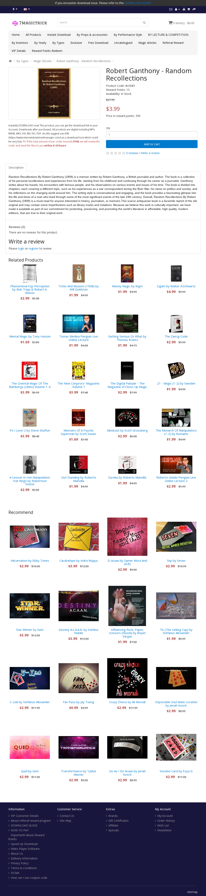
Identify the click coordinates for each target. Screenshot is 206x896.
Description (16, 167)
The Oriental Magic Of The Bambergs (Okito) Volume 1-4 (29, 385)
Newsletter (164, 830)
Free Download (98, 43)
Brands (113, 816)
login (21, 248)
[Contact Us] (170, 9)
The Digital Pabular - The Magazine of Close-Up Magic (127, 385)
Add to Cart (152, 144)
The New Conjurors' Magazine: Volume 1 (79, 385)
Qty (108, 128)
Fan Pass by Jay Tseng (78, 702)
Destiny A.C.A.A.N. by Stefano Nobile (78, 631)
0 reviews (132, 153)
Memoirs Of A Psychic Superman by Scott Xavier (78, 432)
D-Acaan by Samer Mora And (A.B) (127, 562)
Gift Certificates (118, 820)
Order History (166, 820)
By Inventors (20, 43)
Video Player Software (25, 849)
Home (16, 35)
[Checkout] (194, 9)
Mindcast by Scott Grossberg (127, 430)
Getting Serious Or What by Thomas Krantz (127, 338)
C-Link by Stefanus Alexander (30, 702)
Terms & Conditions (24, 868)
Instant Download (59, 35)
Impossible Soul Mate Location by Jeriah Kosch (176, 703)
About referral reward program (31, 820)
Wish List (163, 825)
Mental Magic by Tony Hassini (29, 336)
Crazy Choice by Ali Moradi (127, 702)
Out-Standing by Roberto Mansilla (78, 479)
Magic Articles (147, 43)
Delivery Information (24, 858)
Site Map (65, 820)
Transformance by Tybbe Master (78, 772)
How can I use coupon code (29, 878)
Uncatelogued (123, 43)
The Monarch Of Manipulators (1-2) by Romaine (176, 432)
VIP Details (19, 51)
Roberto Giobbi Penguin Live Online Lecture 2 (176, 479)
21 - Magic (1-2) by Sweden (176, 383)
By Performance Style (128, 35)
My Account (165, 816)
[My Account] (177, 9)
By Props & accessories (92, 35)
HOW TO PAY (20, 830)
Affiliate (113, 825)
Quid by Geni (30, 771)
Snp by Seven (176, 560)
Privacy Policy (20, 863)
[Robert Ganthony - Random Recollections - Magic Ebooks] (54, 93)
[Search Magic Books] (144, 22)
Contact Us (67, 816)
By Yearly (40, 43)
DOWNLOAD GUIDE (138, 3)
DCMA (15, 873)
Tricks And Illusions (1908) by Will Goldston (78, 288)
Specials (113, 830)
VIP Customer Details (25, 816)
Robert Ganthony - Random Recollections (84, 61)
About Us (17, 853)
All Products (33, 35)
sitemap (192, 892)
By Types (58, 43)
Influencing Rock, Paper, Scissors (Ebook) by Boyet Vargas (127, 633)
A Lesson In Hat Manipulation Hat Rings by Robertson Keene (30, 480)
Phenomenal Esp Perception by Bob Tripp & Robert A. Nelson (29, 289)
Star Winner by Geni (29, 630)
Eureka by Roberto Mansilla (127, 477)
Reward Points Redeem (47, 51)
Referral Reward (173, 43)
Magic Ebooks (42, 61)
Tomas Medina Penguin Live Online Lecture (78, 338)
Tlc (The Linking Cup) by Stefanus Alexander (176, 631)
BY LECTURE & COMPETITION (168, 35)
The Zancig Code (176, 336)
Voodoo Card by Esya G (176, 771)
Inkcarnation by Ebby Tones (30, 560)
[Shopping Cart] (188, 9)
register (34, 248)
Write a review (150, 153)
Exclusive (76, 43)
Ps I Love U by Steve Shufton (30, 430)
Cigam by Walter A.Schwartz (176, 286)
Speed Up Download (24, 844)
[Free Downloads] (184, 9)
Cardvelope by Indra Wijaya (79, 560)
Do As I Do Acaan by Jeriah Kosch (127, 772)
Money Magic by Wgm (127, 286)
